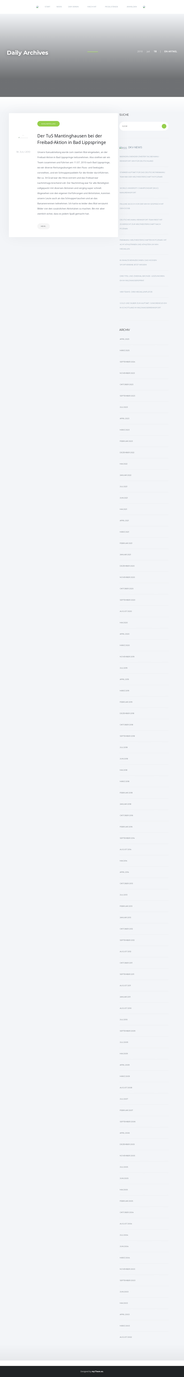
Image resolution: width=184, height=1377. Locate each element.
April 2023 (124, 418)
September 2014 (127, 838)
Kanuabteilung (48, 124)
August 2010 (125, 1008)
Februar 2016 (126, 827)
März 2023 (125, 430)
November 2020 (127, 577)
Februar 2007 (126, 1110)
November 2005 (127, 1155)
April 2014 (124, 872)
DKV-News (135, 147)
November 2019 (127, 656)
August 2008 (126, 1087)
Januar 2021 (125, 554)
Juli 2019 (123, 668)
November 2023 (127, 373)
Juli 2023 (124, 407)
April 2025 (124, 339)
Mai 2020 (124, 622)
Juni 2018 (124, 759)
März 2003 (125, 1326)
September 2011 (127, 974)
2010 (140, 51)
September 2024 (127, 362)
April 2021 (124, 520)
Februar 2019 (126, 702)
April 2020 (124, 634)
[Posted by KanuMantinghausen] (23, 141)
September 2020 (127, 600)
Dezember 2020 (127, 566)
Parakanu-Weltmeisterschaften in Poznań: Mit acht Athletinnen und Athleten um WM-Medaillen (143, 244)
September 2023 (127, 396)
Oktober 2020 (126, 588)
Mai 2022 (123, 464)
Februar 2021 (126, 543)
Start (47, 7)
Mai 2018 (123, 770)
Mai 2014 (123, 861)
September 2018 (127, 736)
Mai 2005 (124, 1190)
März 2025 (124, 350)
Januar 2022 (125, 475)
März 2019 (124, 691)
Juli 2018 (124, 747)
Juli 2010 (124, 1019)
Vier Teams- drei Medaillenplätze (136, 292)
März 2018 (124, 781)
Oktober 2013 (126, 883)
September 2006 (127, 1121)
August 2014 (125, 849)
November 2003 (127, 1269)
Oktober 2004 (127, 1212)
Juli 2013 (123, 895)
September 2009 (127, 1031)
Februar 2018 (126, 793)
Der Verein (73, 7)
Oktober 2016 (126, 815)
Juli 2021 (123, 486)
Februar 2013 (126, 906)
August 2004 (126, 1224)
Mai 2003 (124, 1303)
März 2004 (125, 1258)
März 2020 (125, 645)
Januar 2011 (125, 997)
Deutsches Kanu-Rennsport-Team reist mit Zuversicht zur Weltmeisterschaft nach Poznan (141, 224)
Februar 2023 (126, 441)
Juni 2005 (124, 1178)
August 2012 (125, 951)
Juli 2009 (124, 1042)
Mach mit (91, 7)
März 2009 (125, 1076)
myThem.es (97, 1371)
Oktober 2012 (126, 929)
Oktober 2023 (126, 384)
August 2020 (126, 611)
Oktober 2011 (126, 963)
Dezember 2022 (127, 452)
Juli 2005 (124, 1167)
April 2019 (124, 679)
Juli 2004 (124, 1235)
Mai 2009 (124, 1053)
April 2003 (125, 1314)
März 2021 (124, 532)
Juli (148, 51)
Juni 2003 (124, 1292)
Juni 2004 (124, 1246)
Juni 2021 (124, 498)
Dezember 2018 (127, 713)
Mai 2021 (123, 509)
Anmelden (132, 7)
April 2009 (125, 1065)
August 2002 (126, 1337)
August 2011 (125, 985)
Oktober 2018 (126, 725)
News (59, 7)
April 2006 (125, 1133)
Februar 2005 (126, 1201)
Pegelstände (111, 7)
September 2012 (127, 940)
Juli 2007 (124, 1099)
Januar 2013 (125, 917)
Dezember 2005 (127, 1144)
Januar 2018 (125, 804)
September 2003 (127, 1280)
